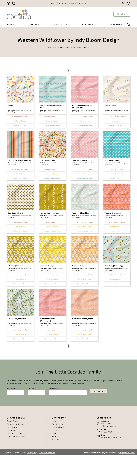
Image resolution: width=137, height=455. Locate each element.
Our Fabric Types (14, 433)
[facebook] (8, 3)
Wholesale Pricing (59, 427)
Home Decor (59, 24)
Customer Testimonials (16, 436)
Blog (54, 433)
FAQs (54, 436)
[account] (127, 3)
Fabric (9, 24)
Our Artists (11, 430)
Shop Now (121, 14)
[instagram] (13, 3)
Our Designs (12, 427)
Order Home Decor (15, 424)
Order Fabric (12, 421)
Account (55, 440)
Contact (55, 430)
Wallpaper (32, 24)
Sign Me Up (98, 391)
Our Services (57, 424)
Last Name (32, 388)
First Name (11, 388)
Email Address (54, 388)
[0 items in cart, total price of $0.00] (123, 3)
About (54, 421)
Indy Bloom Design (68, 48)
